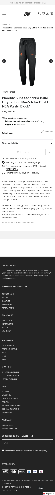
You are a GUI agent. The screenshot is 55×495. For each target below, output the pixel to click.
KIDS (4, 356)
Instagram (7, 324)
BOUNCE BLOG (8, 294)
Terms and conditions (23, 451)
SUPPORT (6, 392)
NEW (4, 360)
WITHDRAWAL (7, 413)
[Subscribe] (49, 442)
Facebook (7, 320)
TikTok (5, 327)
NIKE (4, 353)
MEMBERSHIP (7, 305)
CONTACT (6, 301)
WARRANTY (6, 395)
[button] (47, 131)
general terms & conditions (16, 487)
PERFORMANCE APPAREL (12, 376)
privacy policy (41, 451)
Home (4, 25)
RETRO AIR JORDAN (9, 349)
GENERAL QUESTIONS (10, 409)
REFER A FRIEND (8, 308)
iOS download (7, 425)
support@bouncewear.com (14, 286)
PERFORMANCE (8, 346)
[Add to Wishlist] (50, 152)
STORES (5, 298)
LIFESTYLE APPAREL (9, 379)
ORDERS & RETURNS (10, 399)
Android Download (9, 429)
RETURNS (5, 402)
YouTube (6, 331)
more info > (12, 169)
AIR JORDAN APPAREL (10, 372)
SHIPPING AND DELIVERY (11, 406)
